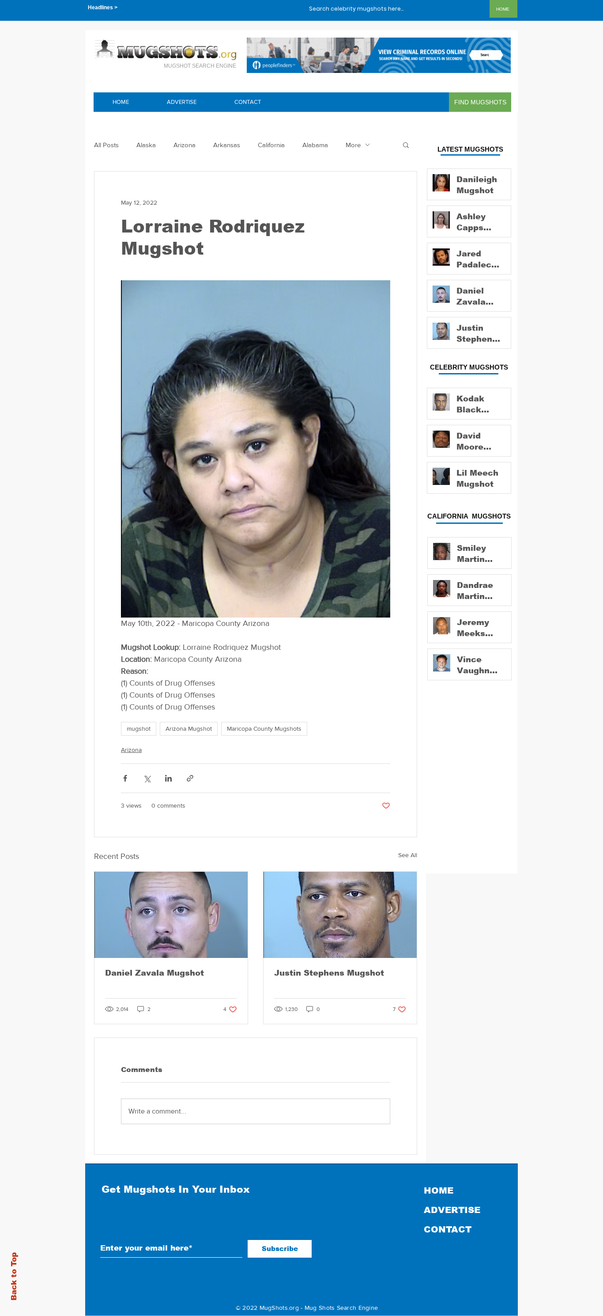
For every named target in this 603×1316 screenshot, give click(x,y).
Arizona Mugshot (189, 728)
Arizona (184, 145)
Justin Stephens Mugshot (329, 973)
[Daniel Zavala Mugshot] (171, 915)
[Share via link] (190, 778)
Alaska (146, 145)
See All (407, 854)
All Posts (106, 145)
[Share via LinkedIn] (168, 778)
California (271, 145)
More (353, 145)
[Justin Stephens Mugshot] (340, 915)
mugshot (139, 728)
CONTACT (447, 1229)
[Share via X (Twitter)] (147, 778)
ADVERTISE (452, 1210)
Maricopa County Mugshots (264, 728)
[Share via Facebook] (125, 778)
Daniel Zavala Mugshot (154, 973)
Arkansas (226, 145)
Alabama (315, 145)
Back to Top (14, 1276)
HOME (438, 1190)
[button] (406, 144)
